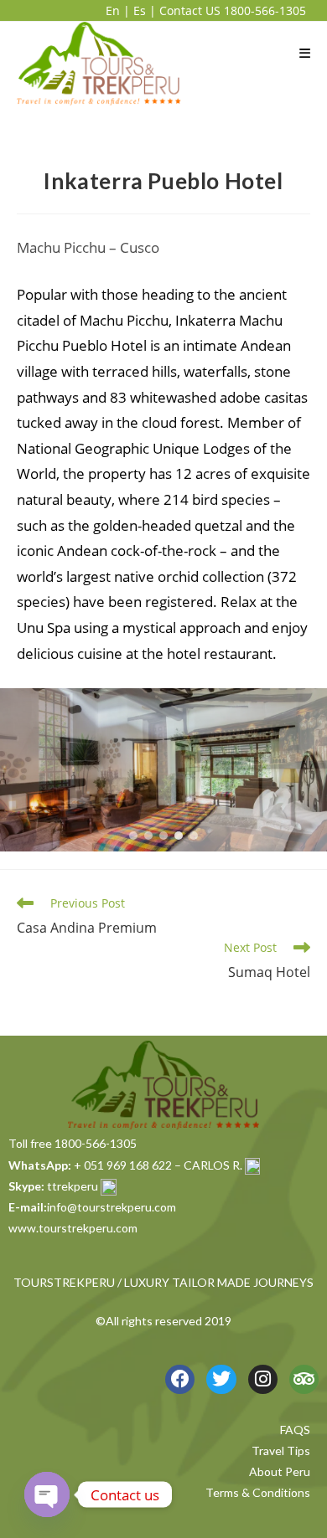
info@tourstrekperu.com (111, 1207)
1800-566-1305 (265, 10)
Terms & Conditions (257, 1492)
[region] (163, 769)
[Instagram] (263, 1379)
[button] (133, 835)
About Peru (279, 1471)
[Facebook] (180, 1379)
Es (139, 10)
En (113, 10)
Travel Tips (281, 1450)
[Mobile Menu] (305, 52)
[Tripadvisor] (304, 1379)
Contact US (190, 10)
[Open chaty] (47, 1494)
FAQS (295, 1429)
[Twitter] (221, 1379)
